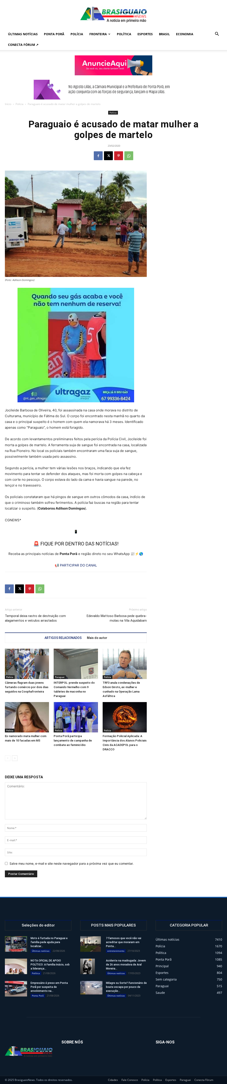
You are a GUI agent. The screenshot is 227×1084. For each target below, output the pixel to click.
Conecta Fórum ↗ (23, 45)
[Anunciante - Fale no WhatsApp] (76, 345)
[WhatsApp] (128, 155)
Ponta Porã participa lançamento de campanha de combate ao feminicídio (73, 740)
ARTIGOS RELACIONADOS (63, 637)
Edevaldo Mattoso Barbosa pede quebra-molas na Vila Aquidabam (117, 618)
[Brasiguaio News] (113, 15)
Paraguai (60, 677)
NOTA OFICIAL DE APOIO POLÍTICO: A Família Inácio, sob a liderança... (50, 964)
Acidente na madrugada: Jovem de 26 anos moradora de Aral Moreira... (126, 964)
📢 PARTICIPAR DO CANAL (76, 565)
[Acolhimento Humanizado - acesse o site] (113, 65)
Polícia (76, 34)
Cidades (113, 1080)
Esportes (145, 34)
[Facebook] (98, 155)
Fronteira (98, 34)
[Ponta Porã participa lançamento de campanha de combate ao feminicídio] (76, 717)
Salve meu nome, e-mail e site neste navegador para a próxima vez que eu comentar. (71, 863)
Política (124, 34)
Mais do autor (97, 637)
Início (8, 104)
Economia (184, 34)
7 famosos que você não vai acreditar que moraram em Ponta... (123, 942)
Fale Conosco (129, 1080)
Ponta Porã (54, 34)
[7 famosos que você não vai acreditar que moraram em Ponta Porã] (90, 944)
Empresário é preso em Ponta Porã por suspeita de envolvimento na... (49, 987)
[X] (108, 155)
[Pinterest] (118, 155)
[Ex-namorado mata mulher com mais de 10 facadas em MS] (27, 717)
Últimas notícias (23, 34)
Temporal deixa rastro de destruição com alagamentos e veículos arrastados (35, 618)
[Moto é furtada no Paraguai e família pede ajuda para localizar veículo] (16, 944)
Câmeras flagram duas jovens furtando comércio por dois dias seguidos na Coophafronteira (26, 687)
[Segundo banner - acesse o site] (113, 89)
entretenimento (115, 950)
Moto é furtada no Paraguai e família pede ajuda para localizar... (49, 942)
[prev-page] (7, 758)
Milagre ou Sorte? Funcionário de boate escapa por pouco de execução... (126, 987)
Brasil (164, 34)
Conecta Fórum (203, 1080)
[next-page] (15, 758)
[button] (216, 34)
